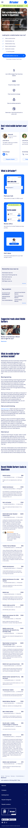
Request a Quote (10, 159)
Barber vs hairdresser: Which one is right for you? (10, 337)
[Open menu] (2, 2)
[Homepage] (13, 2)
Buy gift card (20, 5)
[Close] (26, 5)
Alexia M (10, 134)
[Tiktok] (6, 822)
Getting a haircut (5, 409)
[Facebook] (2, 822)
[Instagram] (4, 822)
